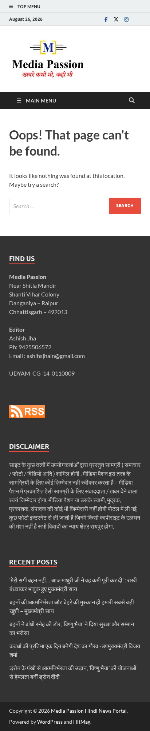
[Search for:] (75, 206)
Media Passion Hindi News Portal (89, 711)
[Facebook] (106, 19)
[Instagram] (126, 19)
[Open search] (131, 100)
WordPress (50, 722)
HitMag (81, 722)
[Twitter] (116, 19)
